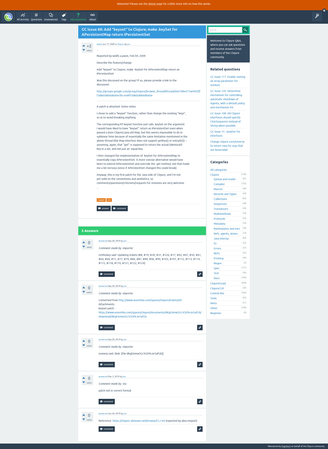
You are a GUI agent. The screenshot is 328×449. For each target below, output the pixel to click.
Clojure (120, 44)
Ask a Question (78, 19)
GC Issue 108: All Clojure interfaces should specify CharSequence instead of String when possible (225, 119)
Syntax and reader (225, 179)
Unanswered (51, 19)
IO (215, 243)
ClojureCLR (217, 288)
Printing (218, 258)
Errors (217, 248)
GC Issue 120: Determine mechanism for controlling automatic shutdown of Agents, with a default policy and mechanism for (227, 99)
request (101, 200)
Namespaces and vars (227, 228)
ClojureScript (218, 283)
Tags (64, 19)
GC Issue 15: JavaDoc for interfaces (225, 133)
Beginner (215, 313)
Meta (213, 303)
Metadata (219, 223)
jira (109, 200)
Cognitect (286, 446)
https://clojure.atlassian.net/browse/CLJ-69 (139, 420)
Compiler (219, 184)
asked (99, 44)
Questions (36, 19)
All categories (218, 169)
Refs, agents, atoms (226, 233)
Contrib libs (217, 293)
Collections (220, 198)
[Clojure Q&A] (8, 17)
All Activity (23, 19)
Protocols (219, 218)
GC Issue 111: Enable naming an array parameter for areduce (227, 80)
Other (213, 308)
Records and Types (225, 193)
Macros (218, 189)
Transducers (221, 208)
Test (216, 273)
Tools (213, 298)
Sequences (220, 203)
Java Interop (221, 238)
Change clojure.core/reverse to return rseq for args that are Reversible (227, 145)
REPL (217, 253)
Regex (217, 263)
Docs (217, 278)
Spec (217, 268)
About (152, 3)
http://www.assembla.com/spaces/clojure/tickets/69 (150, 300)
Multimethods (222, 213)
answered (103, 241)
